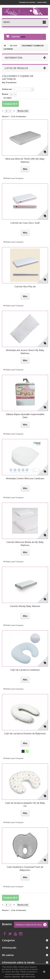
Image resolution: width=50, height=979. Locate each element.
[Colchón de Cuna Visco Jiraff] (25, 201)
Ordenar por (7, 89)
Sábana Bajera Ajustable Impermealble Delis (25, 416)
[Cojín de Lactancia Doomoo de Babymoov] (25, 712)
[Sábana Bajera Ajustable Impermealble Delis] (25, 393)
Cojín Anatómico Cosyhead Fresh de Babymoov (25, 868)
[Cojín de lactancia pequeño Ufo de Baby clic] (25, 781)
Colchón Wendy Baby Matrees (25, 606)
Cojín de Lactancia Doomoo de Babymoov (25, 733)
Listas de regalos (16, 68)
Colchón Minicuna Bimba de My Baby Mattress (25, 544)
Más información (28, 977)
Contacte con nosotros (27, 2)
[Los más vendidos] (4, 45)
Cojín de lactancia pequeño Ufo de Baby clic (25, 804)
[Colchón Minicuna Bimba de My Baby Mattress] (25, 521)
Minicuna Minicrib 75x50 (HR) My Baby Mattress (25, 160)
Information (13, 57)
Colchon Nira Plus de (25, 286)
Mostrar (5, 94)
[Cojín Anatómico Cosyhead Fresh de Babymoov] (25, 845)
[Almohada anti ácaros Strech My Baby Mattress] (25, 329)
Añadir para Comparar (14, 178)
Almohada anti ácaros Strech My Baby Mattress (25, 352)
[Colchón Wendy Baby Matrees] (25, 585)
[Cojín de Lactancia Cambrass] (25, 648)
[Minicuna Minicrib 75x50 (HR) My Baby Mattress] (25, 137)
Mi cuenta (8, 955)
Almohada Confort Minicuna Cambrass (25, 478)
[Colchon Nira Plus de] (25, 265)
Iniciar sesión (42, 2)
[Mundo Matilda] (25, 11)
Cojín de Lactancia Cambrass (25, 670)
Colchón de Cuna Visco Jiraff (25, 223)
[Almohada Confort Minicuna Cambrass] (25, 457)
